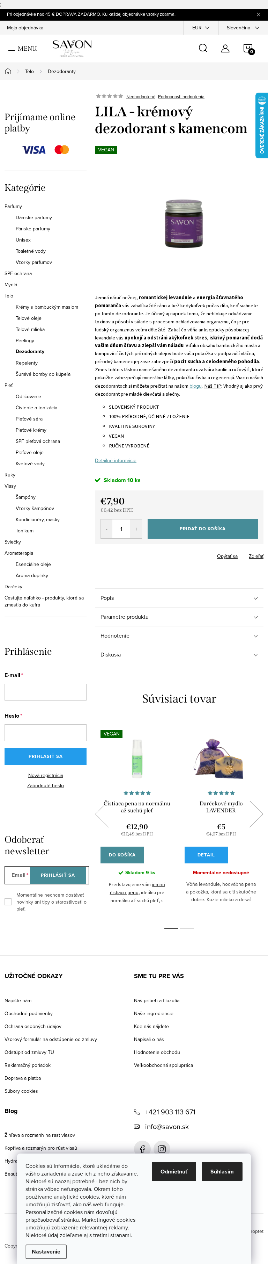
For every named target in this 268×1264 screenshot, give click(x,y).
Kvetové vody (30, 463)
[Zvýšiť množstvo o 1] (136, 528)
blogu (195, 385)
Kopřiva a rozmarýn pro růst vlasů (41, 1147)
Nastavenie (46, 1252)
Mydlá (11, 284)
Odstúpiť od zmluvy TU (29, 1052)
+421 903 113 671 (170, 1112)
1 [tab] (171, 928)
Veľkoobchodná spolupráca (163, 1065)
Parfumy (13, 206)
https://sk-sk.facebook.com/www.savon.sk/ (142, 1149)
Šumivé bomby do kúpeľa (43, 374)
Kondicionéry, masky (38, 519)
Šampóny (26, 497)
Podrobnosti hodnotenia (181, 96)
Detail (206, 855)
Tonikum (25, 530)
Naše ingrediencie (153, 1013)
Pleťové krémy (31, 429)
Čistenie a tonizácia (36, 407)
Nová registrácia (45, 775)
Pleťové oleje (30, 452)
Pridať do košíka (203, 528)
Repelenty (27, 362)
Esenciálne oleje (33, 564)
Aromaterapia (19, 553)
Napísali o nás (149, 1039)
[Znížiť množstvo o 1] (106, 528)
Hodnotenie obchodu (157, 1052)
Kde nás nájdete (151, 1026)
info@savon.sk (167, 1126)
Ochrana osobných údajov (33, 1026)
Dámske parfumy (34, 217)
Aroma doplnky (32, 575)
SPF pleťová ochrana (38, 441)
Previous (102, 814)
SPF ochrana (18, 273)
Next (256, 814)
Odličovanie (28, 396)
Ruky (10, 474)
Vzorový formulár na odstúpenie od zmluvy (51, 1039)
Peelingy (25, 340)
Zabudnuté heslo (45, 785)
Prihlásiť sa (46, 756)
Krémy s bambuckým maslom (47, 306)
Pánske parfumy (33, 228)
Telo (9, 295)
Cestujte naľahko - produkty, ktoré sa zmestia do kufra (44, 601)
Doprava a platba (23, 1078)
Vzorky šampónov (35, 508)
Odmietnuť (174, 1172)
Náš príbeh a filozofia (156, 1000)
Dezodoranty (30, 351)
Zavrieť (143, 554)
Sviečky (13, 541)
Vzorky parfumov (34, 262)
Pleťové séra (29, 418)
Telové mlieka (30, 329)
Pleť (9, 385)
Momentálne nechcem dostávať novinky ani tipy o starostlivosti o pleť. (51, 901)
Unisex (23, 239)
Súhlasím (222, 1172)
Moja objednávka (25, 27)
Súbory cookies (21, 1091)
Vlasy (10, 485)
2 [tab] (187, 928)
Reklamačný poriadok (28, 1065)
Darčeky (13, 586)
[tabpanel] (137, 822)
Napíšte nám (18, 1000)
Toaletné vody (31, 250)
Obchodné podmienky (29, 1013)
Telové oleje (29, 318)
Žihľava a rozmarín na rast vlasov (40, 1135)
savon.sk (162, 1149)
